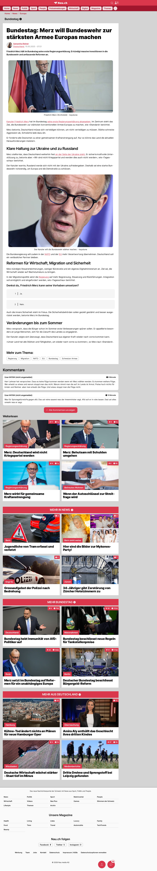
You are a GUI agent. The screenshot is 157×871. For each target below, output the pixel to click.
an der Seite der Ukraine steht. (70, 154)
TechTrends (101, 825)
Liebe (52, 821)
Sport (52, 797)
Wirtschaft (8, 801)
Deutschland (18, 46)
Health (6, 821)
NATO (47, 254)
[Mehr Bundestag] (61, 602)
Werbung (18, 852)
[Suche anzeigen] (112, 2)
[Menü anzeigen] (117, 3)
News (14, 13)
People (99, 797)
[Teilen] (102, 864)
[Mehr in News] (61, 510)
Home (7, 13)
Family (99, 821)
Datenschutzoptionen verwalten (93, 852)
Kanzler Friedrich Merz (18, 121)
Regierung (44, 277)
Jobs (35, 852)
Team (27, 852)
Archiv (53, 805)
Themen (30, 805)
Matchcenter (79, 797)
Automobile (78, 825)
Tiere (29, 825)
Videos (30, 801)
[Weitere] (115, 8)
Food (6, 825)
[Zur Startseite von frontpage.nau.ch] (60, 3)
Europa (23, 13)
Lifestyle (7, 805)
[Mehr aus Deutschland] (61, 694)
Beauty (6, 829)
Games (76, 801)
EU (60, 254)
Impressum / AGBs (70, 852)
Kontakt (43, 852)
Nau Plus (53, 801)
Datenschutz (55, 852)
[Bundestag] (61, 19)
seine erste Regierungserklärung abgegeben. (69, 121)
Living (29, 821)
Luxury (76, 821)
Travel (52, 825)
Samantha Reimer (21, 44)
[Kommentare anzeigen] (111, 864)
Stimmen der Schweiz (105, 801)
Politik (29, 797)
